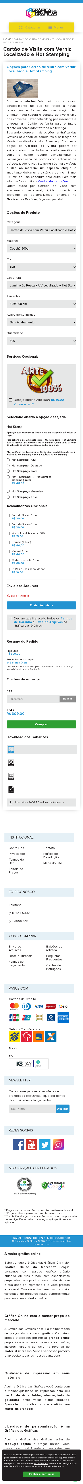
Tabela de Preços (16, 870)
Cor (9, 259)
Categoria (14, 222)
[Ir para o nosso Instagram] (58, 1144)
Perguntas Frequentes (54, 957)
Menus (59, 27)
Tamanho (13, 296)
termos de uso (41, 1463)
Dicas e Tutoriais (20, 956)
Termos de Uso (16, 861)
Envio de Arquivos (49, 622)
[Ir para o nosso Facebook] (18, 1144)
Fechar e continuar (41, 1474)
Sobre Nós (16, 848)
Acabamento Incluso (21, 315)
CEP (9, 691)
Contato (49, 848)
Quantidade (15, 333)
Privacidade (17, 854)
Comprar (41, 724)
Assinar (62, 1109)
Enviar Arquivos (41, 605)
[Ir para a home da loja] (41, 13)
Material (12, 241)
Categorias (33, 27)
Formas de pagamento (17, 963)
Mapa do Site (52, 863)
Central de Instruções (53, 181)
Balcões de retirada (54, 948)
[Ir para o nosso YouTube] (31, 1144)
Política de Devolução (51, 855)
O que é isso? (24, 404)
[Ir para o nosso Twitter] (44, 1144)
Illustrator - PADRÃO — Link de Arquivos (39, 802)
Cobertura (14, 278)
